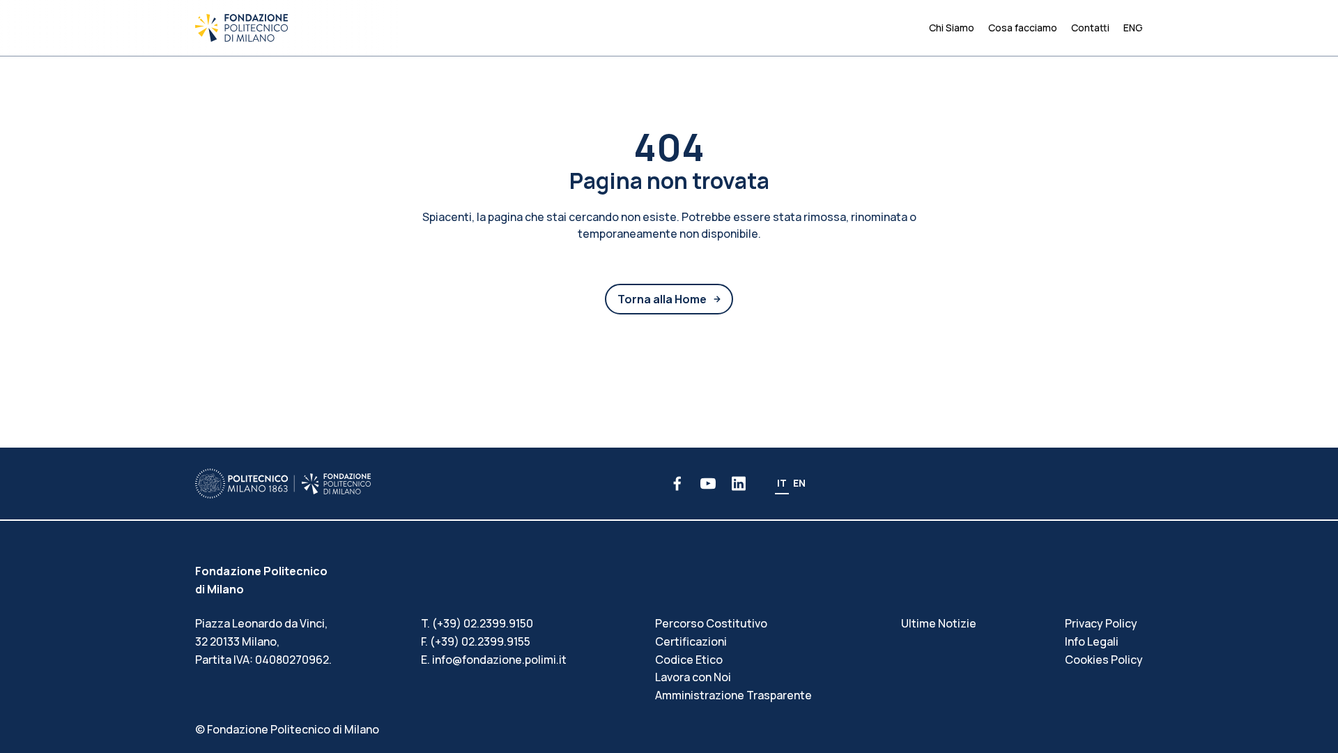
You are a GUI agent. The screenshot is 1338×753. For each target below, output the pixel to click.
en (799, 482)
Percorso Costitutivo (711, 623)
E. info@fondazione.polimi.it (494, 659)
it (782, 482)
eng (1133, 27)
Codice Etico (689, 659)
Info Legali (1091, 641)
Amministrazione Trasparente (733, 695)
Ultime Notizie (938, 623)
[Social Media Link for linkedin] (738, 483)
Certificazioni (691, 641)
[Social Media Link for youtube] (708, 483)
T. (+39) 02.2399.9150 (477, 623)
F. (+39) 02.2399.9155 (475, 641)
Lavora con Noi (693, 677)
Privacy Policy (1101, 623)
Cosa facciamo (1022, 27)
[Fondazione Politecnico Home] (241, 28)
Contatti (1090, 27)
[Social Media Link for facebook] (677, 483)
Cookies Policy (1104, 659)
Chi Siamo (951, 27)
